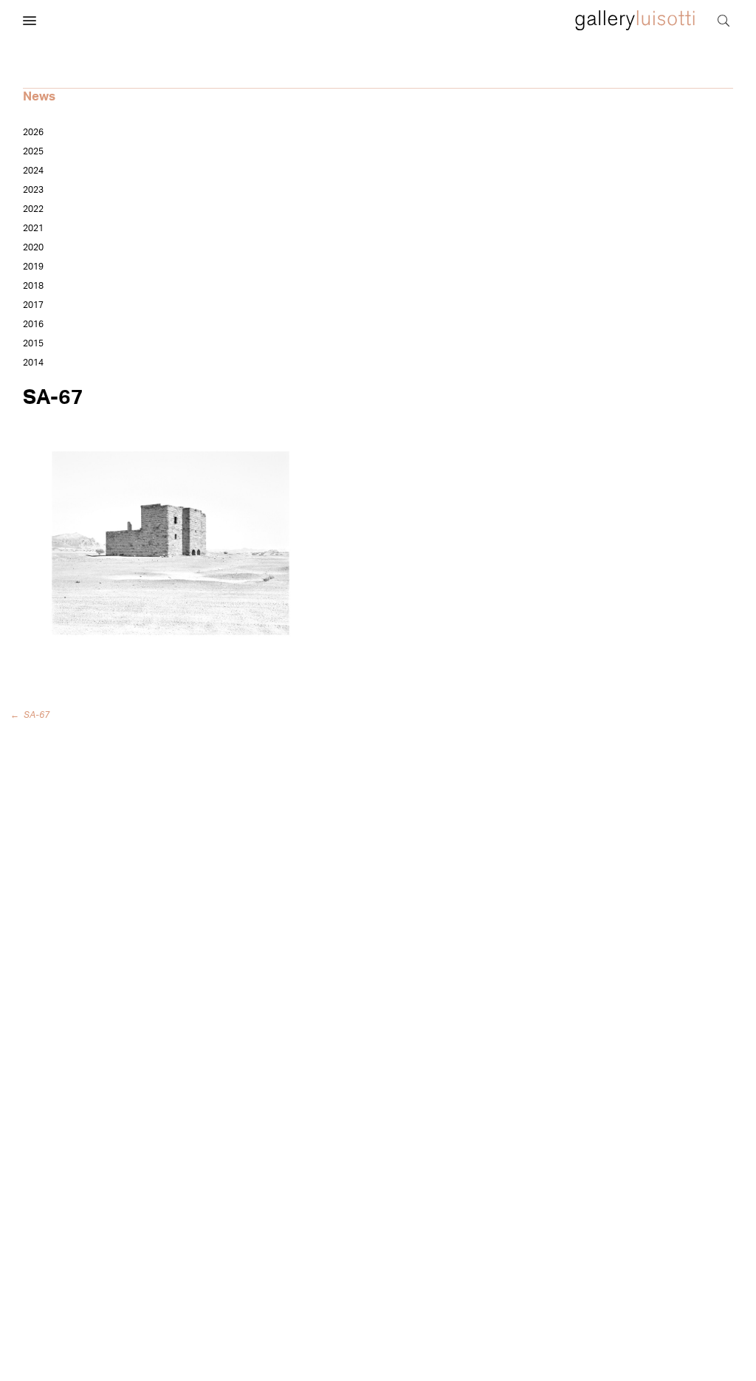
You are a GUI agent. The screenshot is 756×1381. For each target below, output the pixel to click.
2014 (33, 362)
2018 (33, 285)
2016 (33, 324)
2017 (33, 305)
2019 (33, 266)
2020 (33, 247)
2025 (33, 151)
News (39, 96)
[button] (30, 21)
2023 (33, 189)
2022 (33, 209)
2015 (33, 343)
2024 (33, 170)
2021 (33, 228)
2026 (33, 132)
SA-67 (32, 714)
